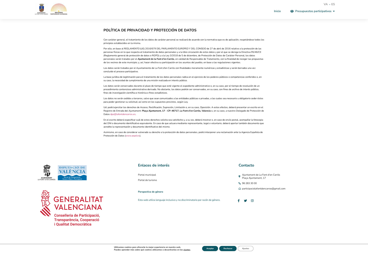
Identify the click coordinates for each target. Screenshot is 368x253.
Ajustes (245, 248)
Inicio (277, 11)
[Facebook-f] (239, 201)
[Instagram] (252, 201)
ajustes (186, 250)
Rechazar (228, 248)
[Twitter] (246, 201)
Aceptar (210, 248)
